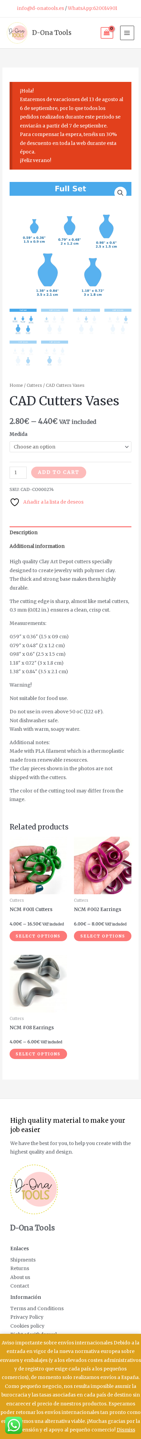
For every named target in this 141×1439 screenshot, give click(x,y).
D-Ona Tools (52, 33)
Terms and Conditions (37, 1309)
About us (20, 1277)
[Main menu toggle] (127, 33)
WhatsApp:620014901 (92, 8)
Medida (18, 434)
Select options (38, 936)
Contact (19, 1286)
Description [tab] (24, 533)
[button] (120, 193)
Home (16, 385)
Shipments (23, 1260)
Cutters (34, 385)
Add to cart (58, 472)
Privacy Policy (26, 1317)
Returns (19, 1268)
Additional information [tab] (37, 546)
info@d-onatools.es (40, 8)
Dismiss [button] (126, 1430)
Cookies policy (27, 1326)
